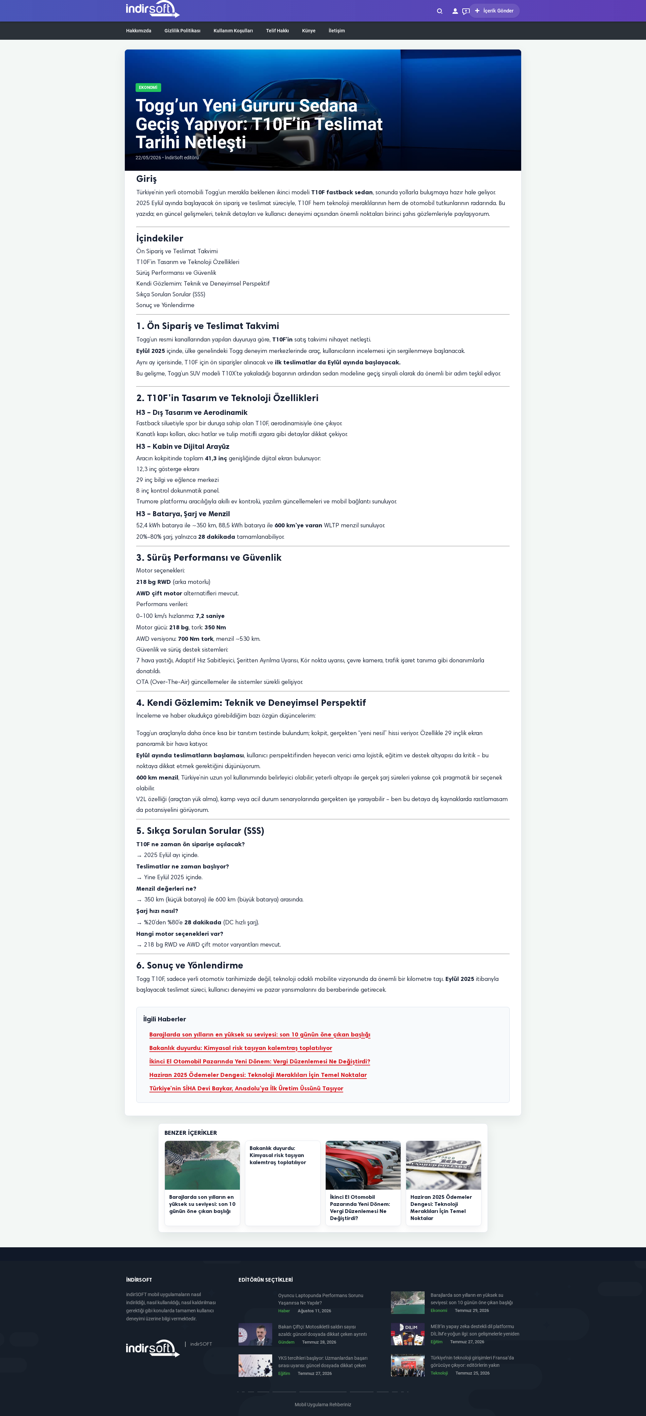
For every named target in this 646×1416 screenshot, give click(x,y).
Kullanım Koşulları (233, 30)
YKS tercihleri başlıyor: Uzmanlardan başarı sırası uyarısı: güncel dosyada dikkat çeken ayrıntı (322, 1362)
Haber (284, 1311)
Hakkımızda (138, 30)
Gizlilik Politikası (183, 30)
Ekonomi (148, 87)
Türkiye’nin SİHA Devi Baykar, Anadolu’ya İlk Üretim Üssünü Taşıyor (246, 1088)
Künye (309, 30)
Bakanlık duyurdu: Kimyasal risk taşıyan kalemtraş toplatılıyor (240, 1048)
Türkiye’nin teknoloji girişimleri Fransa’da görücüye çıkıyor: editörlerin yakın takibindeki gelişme (472, 1362)
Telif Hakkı (277, 30)
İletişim (337, 30)
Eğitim (436, 1342)
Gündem (286, 1342)
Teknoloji (439, 1373)
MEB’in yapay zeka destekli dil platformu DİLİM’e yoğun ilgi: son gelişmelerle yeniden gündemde (475, 1331)
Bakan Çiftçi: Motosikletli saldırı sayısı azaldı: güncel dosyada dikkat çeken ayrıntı (322, 1330)
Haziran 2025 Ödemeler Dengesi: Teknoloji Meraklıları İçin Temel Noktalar (258, 1075)
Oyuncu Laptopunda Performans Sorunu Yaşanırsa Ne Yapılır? (320, 1299)
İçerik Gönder (498, 11)
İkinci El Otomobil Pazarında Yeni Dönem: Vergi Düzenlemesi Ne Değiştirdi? (259, 1061)
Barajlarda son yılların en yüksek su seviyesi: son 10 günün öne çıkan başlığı (259, 1034)
